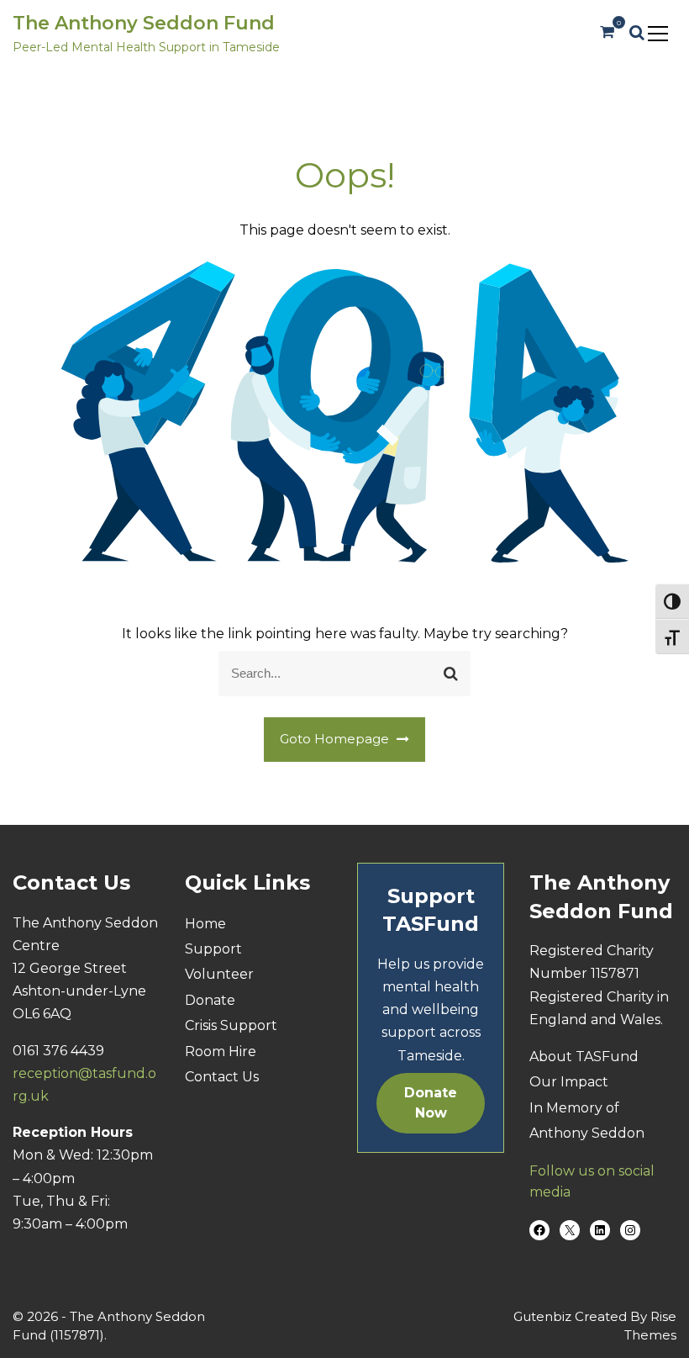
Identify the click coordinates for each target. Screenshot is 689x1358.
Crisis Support (231, 1025)
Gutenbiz (544, 1316)
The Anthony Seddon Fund (144, 23)
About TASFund (584, 1057)
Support (213, 949)
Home (205, 924)
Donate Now (430, 1103)
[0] (607, 32)
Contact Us (222, 1077)
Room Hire (220, 1051)
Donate (210, 1000)
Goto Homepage (336, 739)
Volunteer (219, 974)
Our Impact (568, 1082)
